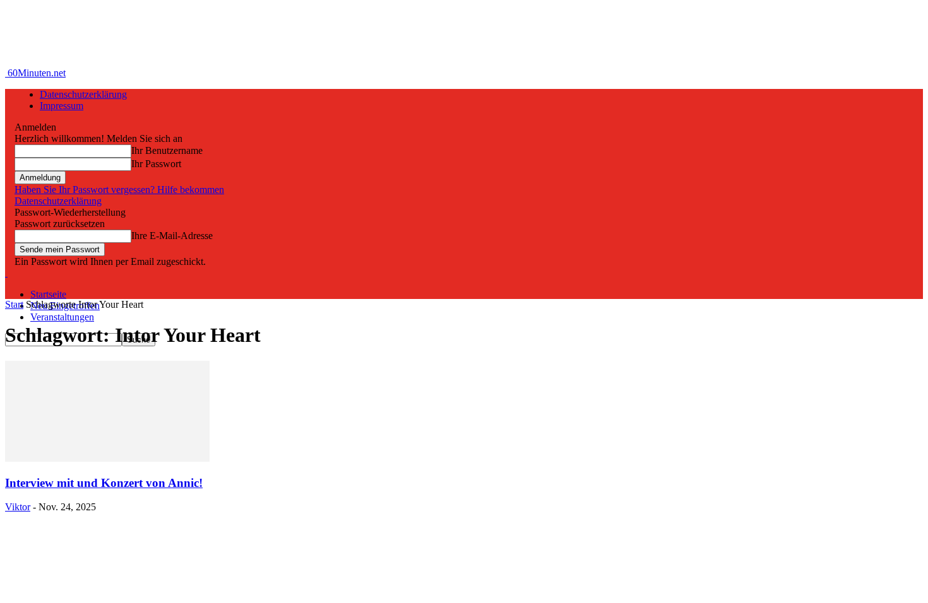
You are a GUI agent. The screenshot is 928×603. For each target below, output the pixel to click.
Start (14, 304)
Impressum (61, 105)
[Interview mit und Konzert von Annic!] (107, 458)
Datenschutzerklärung (83, 94)
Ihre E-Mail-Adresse (172, 235)
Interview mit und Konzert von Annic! (104, 482)
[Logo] (6, 272)
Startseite (48, 294)
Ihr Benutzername (167, 150)
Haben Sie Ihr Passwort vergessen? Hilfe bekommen (119, 189)
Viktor (17, 506)
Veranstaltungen (62, 317)
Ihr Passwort (156, 163)
